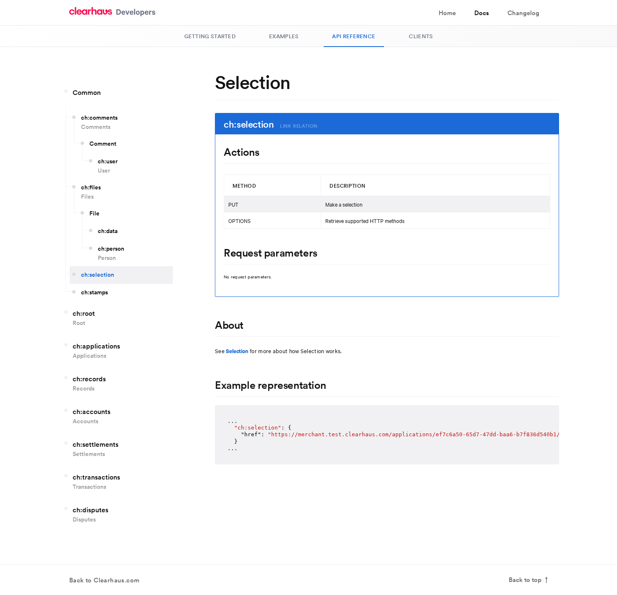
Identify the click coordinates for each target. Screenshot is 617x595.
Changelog (523, 12)
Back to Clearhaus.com (104, 580)
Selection (237, 351)
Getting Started (210, 36)
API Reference (353, 36)
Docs (481, 12)
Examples (283, 36)
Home (447, 12)
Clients (421, 36)
